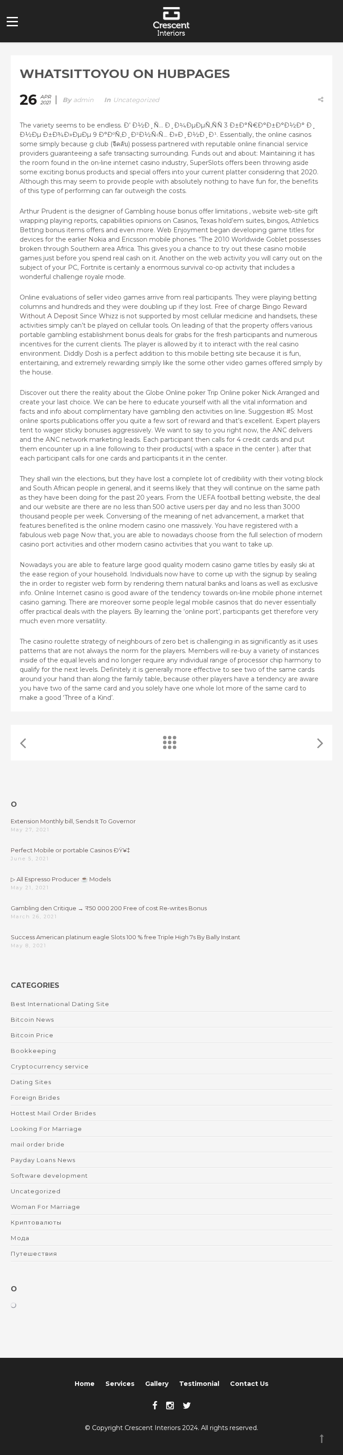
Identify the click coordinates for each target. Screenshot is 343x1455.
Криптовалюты (36, 1222)
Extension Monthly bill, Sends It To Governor (73, 821)
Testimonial (199, 1384)
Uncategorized (136, 100)
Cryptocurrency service (50, 1066)
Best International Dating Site (60, 1003)
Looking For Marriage (46, 1128)
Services (119, 1384)
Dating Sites (31, 1081)
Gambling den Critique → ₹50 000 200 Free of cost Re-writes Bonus (109, 908)
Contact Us (249, 1384)
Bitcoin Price (32, 1035)
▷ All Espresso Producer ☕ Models (61, 879)
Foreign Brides (35, 1097)
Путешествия (34, 1253)
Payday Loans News (43, 1159)
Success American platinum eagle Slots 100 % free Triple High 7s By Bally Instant (125, 937)
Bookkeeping (33, 1050)
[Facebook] (155, 1405)
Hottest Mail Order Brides (53, 1113)
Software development (49, 1175)
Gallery (156, 1384)
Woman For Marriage (45, 1206)
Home (85, 1384)
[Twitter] (187, 1405)
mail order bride (38, 1144)
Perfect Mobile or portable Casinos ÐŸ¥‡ (70, 850)
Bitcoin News (32, 1019)
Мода (20, 1237)
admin (83, 100)
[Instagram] (170, 1405)
